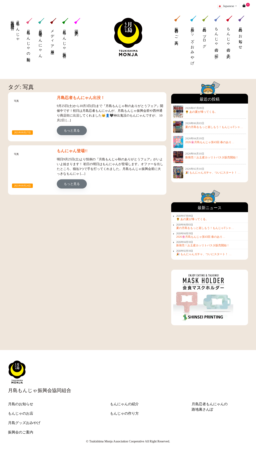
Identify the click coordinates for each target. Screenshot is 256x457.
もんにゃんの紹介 (124, 404)
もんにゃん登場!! (72, 151)
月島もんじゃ (15, 29)
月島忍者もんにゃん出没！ (81, 97)
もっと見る (75, 130)
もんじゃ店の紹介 (216, 38)
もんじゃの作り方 (124, 413)
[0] (244, 6)
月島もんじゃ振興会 (64, 40)
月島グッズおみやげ (24, 423)
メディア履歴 (52, 38)
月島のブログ (204, 35)
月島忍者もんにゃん (40, 42)
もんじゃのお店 (20, 413)
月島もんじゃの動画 (28, 42)
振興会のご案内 (176, 31)
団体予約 (76, 29)
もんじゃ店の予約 (228, 38)
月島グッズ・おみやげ (192, 43)
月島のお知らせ (240, 35)
